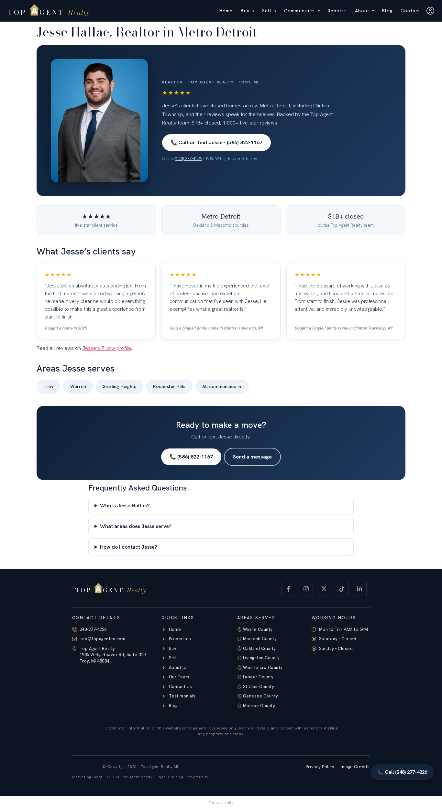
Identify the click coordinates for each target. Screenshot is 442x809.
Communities (299, 11)
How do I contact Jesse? (128, 547)
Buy (245, 11)
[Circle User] (430, 11)
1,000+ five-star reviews (250, 122)
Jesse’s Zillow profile (106, 348)
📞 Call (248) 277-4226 (402, 772)
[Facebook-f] (288, 589)
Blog (387, 11)
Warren (78, 386)
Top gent (49, 12)
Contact (410, 11)
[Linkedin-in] (360, 589)
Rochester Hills (169, 386)
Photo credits (221, 802)
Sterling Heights (119, 386)
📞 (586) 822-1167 (191, 456)
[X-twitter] (324, 589)
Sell (266, 11)
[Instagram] (306, 589)
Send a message (252, 456)
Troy (48, 386)
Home (226, 11)
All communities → (222, 386)
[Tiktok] (342, 589)
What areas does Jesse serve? (135, 526)
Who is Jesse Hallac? (125, 505)
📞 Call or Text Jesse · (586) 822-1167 (216, 142)
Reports (337, 11)
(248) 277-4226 (188, 158)
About (362, 11)
